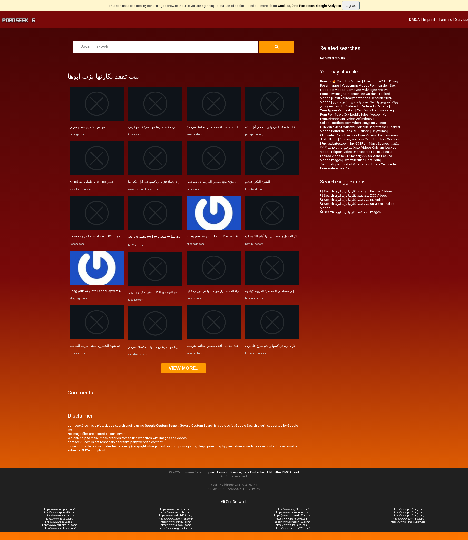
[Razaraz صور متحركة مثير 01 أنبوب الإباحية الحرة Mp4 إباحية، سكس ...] (97, 229)
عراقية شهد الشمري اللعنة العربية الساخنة (97, 346)
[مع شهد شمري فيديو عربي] (97, 120)
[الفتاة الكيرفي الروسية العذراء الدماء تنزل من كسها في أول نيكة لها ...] (155, 174)
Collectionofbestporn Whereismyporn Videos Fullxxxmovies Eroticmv (353, 125)
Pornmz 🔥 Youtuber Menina (340, 81)
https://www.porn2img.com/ (408, 512)
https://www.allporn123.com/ (292, 525)
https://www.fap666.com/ (59, 521)
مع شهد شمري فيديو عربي (87, 127)
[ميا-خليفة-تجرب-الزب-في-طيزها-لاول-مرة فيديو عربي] (155, 120)
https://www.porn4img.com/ (408, 518)
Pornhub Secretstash (371, 127)
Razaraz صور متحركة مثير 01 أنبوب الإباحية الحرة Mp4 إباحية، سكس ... (117, 236)
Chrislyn (364, 131)
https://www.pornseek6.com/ (292, 518)
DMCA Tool (290, 472)
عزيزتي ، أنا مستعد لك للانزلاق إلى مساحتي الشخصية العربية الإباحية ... (291, 291)
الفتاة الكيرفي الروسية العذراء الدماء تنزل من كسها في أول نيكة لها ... (173, 182)
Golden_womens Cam (355, 139)
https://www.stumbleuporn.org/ (409, 521)
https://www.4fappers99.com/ (59, 512)
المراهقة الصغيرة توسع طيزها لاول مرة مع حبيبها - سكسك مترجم (170, 347)
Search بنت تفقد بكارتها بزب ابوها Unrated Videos (358, 191)
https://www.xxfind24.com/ (176, 521)
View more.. (183, 368)
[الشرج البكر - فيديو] (272, 174)
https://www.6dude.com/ (59, 518)
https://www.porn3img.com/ (408, 515)
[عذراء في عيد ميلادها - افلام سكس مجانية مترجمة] (214, 120)
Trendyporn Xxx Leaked (337, 110)
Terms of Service (453, 19)
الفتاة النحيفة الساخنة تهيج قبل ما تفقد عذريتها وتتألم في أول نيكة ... (289, 127)
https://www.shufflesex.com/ (59, 528)
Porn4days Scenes (375, 143)
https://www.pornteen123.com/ (292, 521)
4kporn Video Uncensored (351, 152)
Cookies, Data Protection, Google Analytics (309, 6)
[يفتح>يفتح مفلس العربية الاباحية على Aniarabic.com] (214, 174)
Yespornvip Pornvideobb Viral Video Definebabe (353, 116)
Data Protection (254, 472)
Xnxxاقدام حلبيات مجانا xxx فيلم (91, 182)
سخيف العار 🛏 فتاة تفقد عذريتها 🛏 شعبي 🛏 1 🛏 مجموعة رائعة (170, 236)
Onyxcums (379, 131)
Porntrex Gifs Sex (386, 139)
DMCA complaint (93, 450)
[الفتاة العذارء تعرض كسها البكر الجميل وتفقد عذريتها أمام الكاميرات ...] (272, 229)
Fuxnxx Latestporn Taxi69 (340, 143)
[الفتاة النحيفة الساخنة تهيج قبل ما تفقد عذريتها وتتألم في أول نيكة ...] (272, 120)
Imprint (429, 19)
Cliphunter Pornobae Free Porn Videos (348, 135)
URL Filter (274, 472)
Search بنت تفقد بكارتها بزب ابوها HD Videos (354, 200)
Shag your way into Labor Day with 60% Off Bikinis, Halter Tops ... (116, 291)
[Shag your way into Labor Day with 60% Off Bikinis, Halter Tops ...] (97, 284)
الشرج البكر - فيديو (257, 182)
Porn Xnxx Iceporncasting (375, 110)
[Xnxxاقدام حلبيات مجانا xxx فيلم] (97, 174)
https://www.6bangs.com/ (59, 515)
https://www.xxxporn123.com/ (176, 518)
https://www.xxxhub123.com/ (175, 515)
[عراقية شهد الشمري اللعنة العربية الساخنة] (97, 338)
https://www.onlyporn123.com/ (292, 528)
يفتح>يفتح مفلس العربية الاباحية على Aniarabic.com (221, 182)
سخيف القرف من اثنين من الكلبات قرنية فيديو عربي (162, 292)
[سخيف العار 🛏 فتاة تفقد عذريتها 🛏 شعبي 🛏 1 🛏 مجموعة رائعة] (155, 229)
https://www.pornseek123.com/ (292, 515)
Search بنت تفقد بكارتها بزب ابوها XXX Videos (355, 195)
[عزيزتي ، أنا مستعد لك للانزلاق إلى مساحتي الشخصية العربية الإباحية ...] (272, 284)
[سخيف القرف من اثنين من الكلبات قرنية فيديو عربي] (155, 285)
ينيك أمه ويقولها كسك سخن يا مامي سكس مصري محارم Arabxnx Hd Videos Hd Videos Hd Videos (359, 104)
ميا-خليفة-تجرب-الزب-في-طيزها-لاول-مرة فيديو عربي (163, 127)
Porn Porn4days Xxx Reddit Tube (344, 114)
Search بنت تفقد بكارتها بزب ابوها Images (352, 212)
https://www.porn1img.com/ (408, 509)
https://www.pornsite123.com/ (59, 525)
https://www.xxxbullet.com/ (175, 512)
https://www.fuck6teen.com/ (292, 512)
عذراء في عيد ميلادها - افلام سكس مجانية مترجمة (219, 127)
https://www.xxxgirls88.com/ (175, 528)
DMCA (414, 19)
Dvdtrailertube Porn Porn (362, 160)
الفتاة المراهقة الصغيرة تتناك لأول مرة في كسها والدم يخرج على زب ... (291, 346)
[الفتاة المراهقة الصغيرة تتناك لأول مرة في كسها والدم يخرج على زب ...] (272, 338)
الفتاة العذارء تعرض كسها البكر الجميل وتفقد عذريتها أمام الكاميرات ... (291, 236)
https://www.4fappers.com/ (59, 509)
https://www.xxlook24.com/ (176, 525)
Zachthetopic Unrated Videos (341, 164)
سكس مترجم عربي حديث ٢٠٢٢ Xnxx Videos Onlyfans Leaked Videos (360, 147)
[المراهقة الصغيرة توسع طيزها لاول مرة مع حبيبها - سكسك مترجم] (155, 339)
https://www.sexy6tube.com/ (292, 509)
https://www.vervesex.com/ (175, 509)
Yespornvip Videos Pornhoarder (365, 85)
